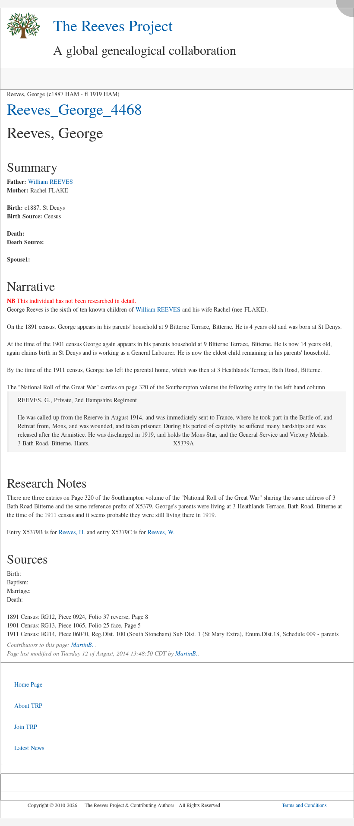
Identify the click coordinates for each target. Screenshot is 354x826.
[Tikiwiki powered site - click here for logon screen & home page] (20, 26)
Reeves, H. (72, 532)
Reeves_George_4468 (74, 108)
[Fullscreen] (347, 6)
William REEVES (50, 181)
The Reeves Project (113, 25)
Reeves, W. (161, 532)
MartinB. (82, 644)
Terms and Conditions (304, 804)
